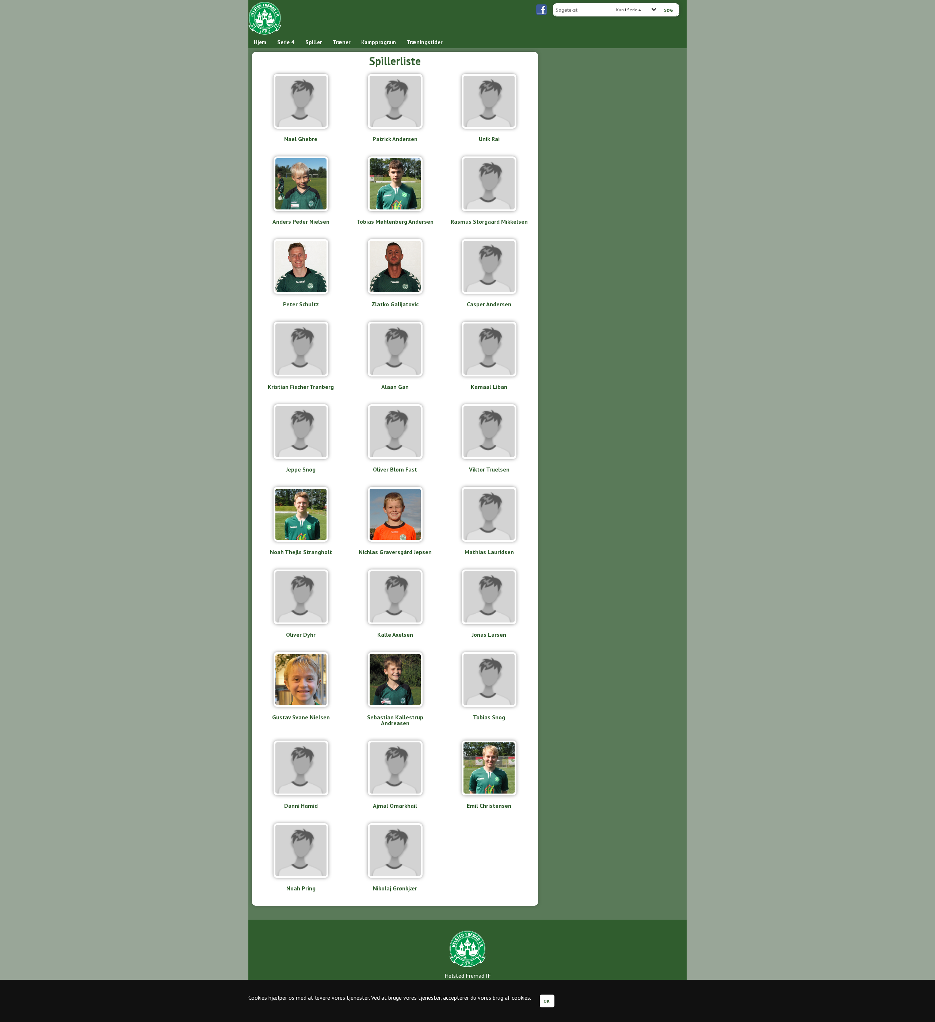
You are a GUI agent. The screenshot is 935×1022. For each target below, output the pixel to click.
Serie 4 (285, 42)
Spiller (313, 42)
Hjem (260, 42)
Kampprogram (378, 42)
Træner (341, 42)
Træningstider (424, 42)
